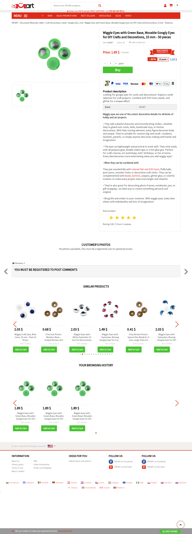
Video (128, 15)
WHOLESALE (105, 15)
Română (44, 482)
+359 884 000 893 (115, 11)
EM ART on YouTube (123, 467)
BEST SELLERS (88, 15)
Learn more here (65, 531)
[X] (13, 531)
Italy (142, 482)
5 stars (134, 217)
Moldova (120, 487)
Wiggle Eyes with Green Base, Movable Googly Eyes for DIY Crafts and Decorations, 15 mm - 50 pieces (25, 416)
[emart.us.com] (23, 5)
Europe (129, 482)
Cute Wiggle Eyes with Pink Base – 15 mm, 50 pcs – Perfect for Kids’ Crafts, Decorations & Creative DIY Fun (166, 337)
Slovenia (182, 482)
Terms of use (17, 467)
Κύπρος (74, 487)
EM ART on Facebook (123, 461)
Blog (118, 15)
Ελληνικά (30, 482)
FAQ (35, 461)
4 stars (128, 217)
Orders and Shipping (42, 467)
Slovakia (167, 482)
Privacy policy (17, 464)
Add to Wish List (138, 42)
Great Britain (90, 487)
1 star (111, 217)
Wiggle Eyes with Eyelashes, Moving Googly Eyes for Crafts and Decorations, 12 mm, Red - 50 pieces (81, 337)
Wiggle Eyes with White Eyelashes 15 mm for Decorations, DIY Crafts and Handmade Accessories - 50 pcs (54, 337)
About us (16, 461)
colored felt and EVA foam (145, 169)
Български (14, 482)
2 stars (117, 217)
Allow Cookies (170, 531)
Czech (101, 482)
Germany (59, 482)
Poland (154, 482)
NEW (50, 15)
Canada (106, 487)
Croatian (88, 482)
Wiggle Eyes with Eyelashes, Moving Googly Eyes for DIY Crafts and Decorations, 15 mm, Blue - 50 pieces (138, 337)
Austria (74, 482)
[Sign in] (165, 5)
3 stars (123, 217)
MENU (18, 16)
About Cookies (18, 471)
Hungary (115, 482)
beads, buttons (132, 175)
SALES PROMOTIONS (67, 15)
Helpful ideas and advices (80, 461)
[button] (80, 354)
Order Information (41, 464)
